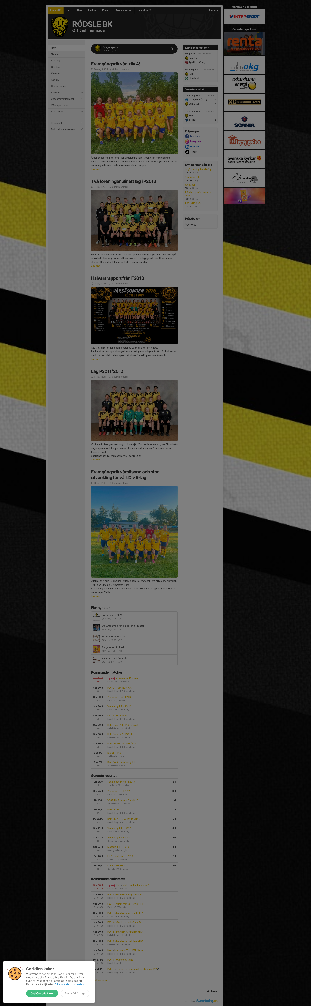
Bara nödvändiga (75, 993)
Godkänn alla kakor (42, 993)
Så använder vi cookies (69, 984)
